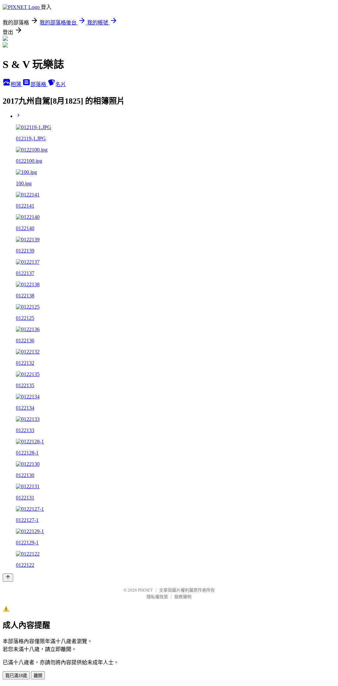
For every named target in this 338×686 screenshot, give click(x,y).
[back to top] (8, 577)
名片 (60, 84)
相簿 (16, 84)
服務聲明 (182, 596)
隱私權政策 (157, 596)
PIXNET (145, 590)
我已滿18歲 (16, 675)
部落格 (39, 84)
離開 (38, 675)
